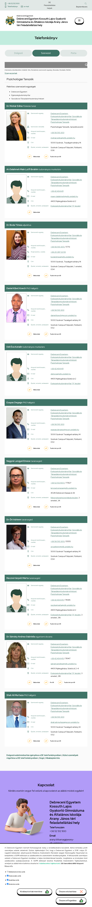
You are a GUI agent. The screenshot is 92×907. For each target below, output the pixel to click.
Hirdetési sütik (14, 884)
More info (9, 866)
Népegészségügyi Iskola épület (64, 497)
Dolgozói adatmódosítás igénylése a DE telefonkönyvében (33, 755)
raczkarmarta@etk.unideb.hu (63, 605)
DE (50, 2)
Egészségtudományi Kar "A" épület (65, 206)
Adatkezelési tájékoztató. (50, 863)
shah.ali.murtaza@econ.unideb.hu (65, 722)
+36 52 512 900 (14, 3)
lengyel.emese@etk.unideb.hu (64, 488)
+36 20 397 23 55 (58, 252)
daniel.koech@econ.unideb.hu (64, 315)
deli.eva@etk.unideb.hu (61, 374)
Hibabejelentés (53, 758)
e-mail (26, 6)
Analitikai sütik (14, 880)
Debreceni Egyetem (19, 92)
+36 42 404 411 (57, 191)
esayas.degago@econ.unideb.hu (65, 429)
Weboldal (36, 157)
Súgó (41, 758)
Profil (52, 682)
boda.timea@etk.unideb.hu (62, 257)
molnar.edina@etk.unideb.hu (63, 138)
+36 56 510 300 (57, 132)
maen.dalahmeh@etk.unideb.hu (64, 196)
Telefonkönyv (13, 6)
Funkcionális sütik (15, 876)
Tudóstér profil (55, 157)
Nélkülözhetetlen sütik (17, 872)
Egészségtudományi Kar (20, 95)
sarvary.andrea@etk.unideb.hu (64, 663)
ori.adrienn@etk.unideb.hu (62, 546)
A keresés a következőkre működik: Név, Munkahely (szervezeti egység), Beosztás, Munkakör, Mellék (38, 70)
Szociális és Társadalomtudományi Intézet (27, 99)
